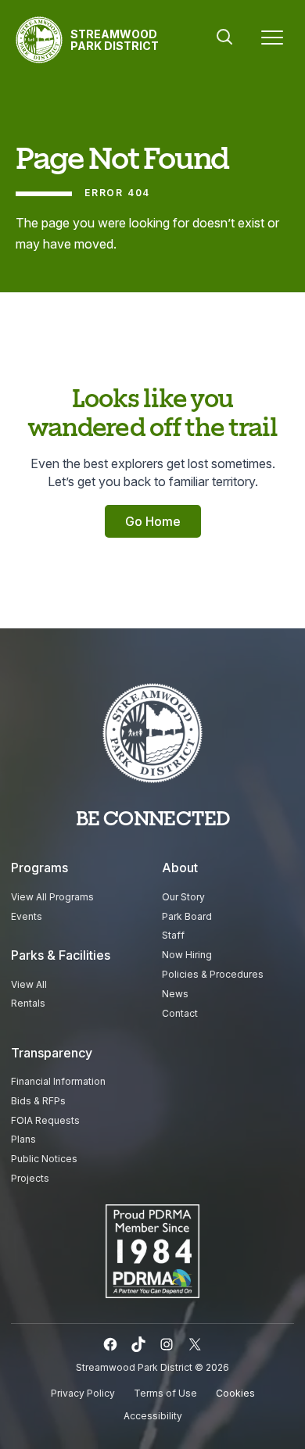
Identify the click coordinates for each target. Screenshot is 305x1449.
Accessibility (153, 1416)
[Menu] (272, 40)
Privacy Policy (83, 1393)
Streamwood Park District (114, 39)
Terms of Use (165, 1393)
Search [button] (224, 36)
